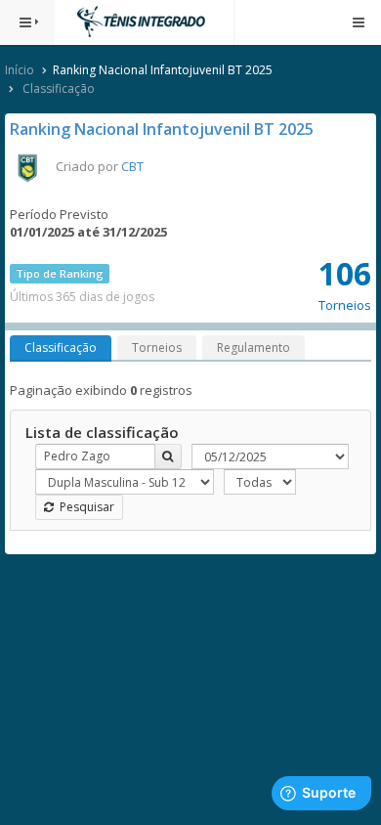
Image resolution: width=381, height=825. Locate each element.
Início (19, 70)
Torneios (157, 347)
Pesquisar (84, 507)
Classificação (58, 88)
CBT (132, 166)
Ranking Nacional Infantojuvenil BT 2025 (162, 129)
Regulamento (253, 347)
